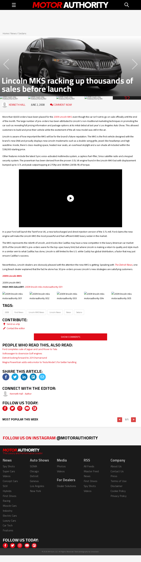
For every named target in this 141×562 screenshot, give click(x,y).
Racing (6, 500)
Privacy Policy (119, 495)
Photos (61, 466)
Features (8, 530)
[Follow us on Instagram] (19, 408)
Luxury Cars (9, 520)
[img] (5, 376)
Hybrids (7, 491)
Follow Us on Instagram (50, 438)
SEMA (33, 466)
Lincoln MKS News (36, 312)
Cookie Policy (118, 491)
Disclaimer (116, 486)
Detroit (34, 476)
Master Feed (91, 471)
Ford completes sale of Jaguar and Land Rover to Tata (29, 349)
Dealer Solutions (66, 486)
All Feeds (89, 466)
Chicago (34, 471)
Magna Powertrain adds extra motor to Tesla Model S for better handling (39, 362)
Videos (6, 476)
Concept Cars (10, 481)
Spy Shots (9, 466)
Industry (7, 510)
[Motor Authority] (70, 5)
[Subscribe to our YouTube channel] (27, 408)
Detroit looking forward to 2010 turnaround (24, 357)
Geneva (34, 481)
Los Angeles (37, 486)
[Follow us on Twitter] (12, 408)
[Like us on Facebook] (5, 408)
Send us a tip (13, 324)
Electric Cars (10, 515)
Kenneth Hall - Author (21, 393)
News (14, 33)
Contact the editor (15, 328)
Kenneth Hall (17, 104)
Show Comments (70, 337)
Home (6, 33)
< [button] (120, 419)
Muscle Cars (10, 505)
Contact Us (117, 471)
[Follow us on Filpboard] (34, 408)
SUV (5, 486)
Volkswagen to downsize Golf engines (22, 353)
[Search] (127, 5)
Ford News (18, 312)
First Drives (9, 495)
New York (35, 491)
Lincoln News (55, 312)
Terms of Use (119, 481)
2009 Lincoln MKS (63, 117)
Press (114, 476)
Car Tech (8, 525)
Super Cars (9, 471)
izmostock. (95, 551)
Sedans (22, 33)
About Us (116, 466)
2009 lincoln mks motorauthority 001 (44, 287)
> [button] (133, 419)
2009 (7, 312)
